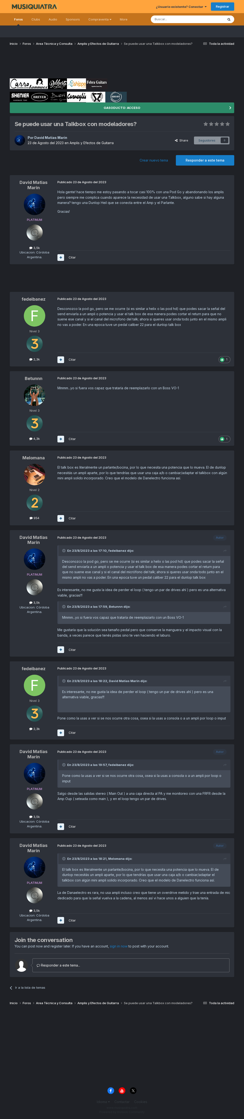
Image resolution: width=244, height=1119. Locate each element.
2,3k (36, 359)
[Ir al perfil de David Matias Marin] (20, 140)
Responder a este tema (205, 160)
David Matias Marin (50, 138)
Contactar (122, 1102)
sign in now (118, 946)
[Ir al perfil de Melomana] (34, 474)
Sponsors (73, 19)
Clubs (35, 19)
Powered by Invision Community (122, 1112)
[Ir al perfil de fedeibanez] (34, 316)
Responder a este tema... (60, 965)
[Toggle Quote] (64, 550)
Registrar (222, 6)
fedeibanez (34, 299)
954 (36, 518)
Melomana (33, 457)
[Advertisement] (96, 64)
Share (183, 140)
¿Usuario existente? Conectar (180, 7)
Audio (53, 19)
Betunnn (33, 378)
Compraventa (99, 19)
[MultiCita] (60, 257)
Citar (72, 257)
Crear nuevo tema (154, 160)
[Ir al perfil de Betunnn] (34, 395)
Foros (18, 19)
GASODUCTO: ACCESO (122, 108)
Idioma (102, 1102)
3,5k (36, 248)
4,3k (36, 439)
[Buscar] (229, 19)
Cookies (140, 1102)
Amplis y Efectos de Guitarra (92, 143)
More (123, 19)
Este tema (210, 19)
